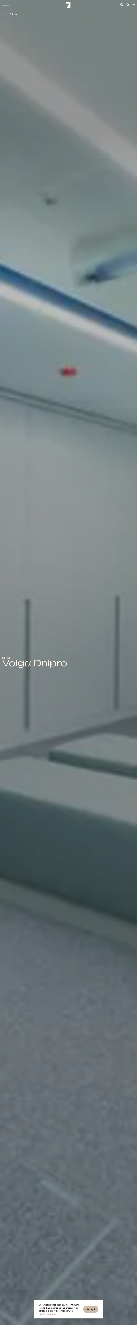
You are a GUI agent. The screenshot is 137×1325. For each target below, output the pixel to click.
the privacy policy (47, 1313)
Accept (90, 1309)
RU (133, 4)
